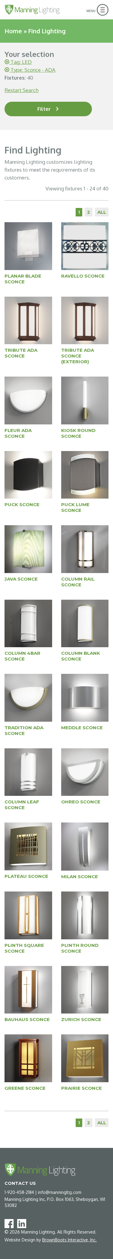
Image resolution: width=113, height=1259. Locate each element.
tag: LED (20, 62)
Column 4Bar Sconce (22, 656)
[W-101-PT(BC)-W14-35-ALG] (85, 474)
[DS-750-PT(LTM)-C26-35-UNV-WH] (85, 246)
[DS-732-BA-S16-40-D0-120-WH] (28, 772)
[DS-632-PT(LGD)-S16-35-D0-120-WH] (85, 623)
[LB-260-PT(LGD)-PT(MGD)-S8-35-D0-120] (85, 1058)
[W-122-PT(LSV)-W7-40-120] (28, 246)
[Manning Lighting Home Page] (32, 10)
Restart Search (22, 90)
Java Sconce (21, 579)
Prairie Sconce (81, 1088)
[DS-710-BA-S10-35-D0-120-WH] (85, 697)
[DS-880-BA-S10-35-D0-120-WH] (85, 772)
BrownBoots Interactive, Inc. (69, 1239)
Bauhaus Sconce (27, 1019)
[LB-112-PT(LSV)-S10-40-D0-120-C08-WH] (85, 989)
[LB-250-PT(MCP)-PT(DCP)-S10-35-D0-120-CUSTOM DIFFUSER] (28, 1058)
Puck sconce (22, 504)
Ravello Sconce (83, 276)
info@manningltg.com (59, 1192)
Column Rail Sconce (78, 582)
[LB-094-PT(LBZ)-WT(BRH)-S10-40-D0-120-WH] (28, 915)
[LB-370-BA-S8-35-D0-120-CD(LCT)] (28, 549)
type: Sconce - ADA (32, 70)
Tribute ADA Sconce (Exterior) (77, 355)
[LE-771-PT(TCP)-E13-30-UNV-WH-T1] (85, 320)
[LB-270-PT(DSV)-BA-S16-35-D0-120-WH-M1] (85, 846)
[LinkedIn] (23, 1223)
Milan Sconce (79, 876)
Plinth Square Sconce (24, 948)
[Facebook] (10, 1223)
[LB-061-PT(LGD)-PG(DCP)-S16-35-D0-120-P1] (28, 846)
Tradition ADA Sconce (24, 730)
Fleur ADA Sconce (18, 433)
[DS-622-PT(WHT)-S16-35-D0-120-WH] (28, 623)
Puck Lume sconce (75, 507)
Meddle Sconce (82, 727)
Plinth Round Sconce (80, 948)
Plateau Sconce (26, 876)
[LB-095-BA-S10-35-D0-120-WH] (85, 915)
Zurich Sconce (81, 1019)
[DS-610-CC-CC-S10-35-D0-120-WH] (85, 549)
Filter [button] (44, 109)
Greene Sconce (25, 1088)
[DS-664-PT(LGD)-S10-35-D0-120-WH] (28, 697)
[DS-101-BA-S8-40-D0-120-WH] (28, 400)
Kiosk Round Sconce (78, 433)
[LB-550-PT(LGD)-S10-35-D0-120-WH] (85, 400)
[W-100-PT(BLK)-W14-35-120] (28, 474)
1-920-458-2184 (19, 1192)
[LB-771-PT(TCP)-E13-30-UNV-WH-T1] (28, 320)
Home (13, 31)
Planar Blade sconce (23, 279)
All (101, 212)
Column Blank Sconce (80, 656)
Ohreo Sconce (80, 802)
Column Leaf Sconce (22, 804)
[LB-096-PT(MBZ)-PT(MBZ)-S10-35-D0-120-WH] (28, 989)
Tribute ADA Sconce (21, 353)
